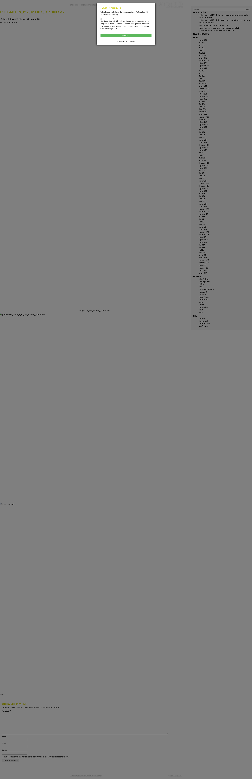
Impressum (132, 41)
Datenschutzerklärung (122, 41)
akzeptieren (125, 35)
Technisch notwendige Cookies (109, 19)
